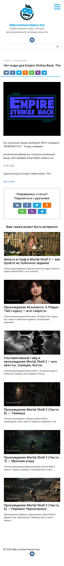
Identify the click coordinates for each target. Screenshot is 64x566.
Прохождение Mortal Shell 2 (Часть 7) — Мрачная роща (31, 459)
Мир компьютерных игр (27, 25)
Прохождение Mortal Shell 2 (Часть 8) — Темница (31, 411)
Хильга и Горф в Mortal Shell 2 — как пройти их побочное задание (32, 261)
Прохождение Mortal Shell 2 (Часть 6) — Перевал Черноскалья (31, 507)
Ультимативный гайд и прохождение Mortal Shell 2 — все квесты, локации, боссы (30, 361)
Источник (9, 181)
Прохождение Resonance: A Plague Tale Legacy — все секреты (31, 309)
